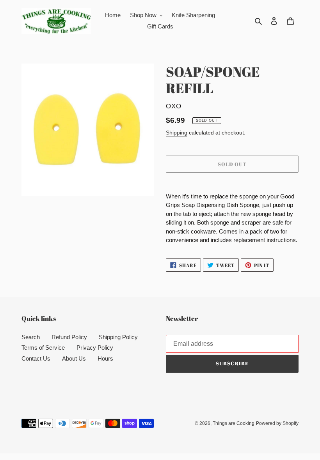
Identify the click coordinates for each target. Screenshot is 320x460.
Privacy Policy (94, 347)
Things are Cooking (233, 423)
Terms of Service (43, 347)
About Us (74, 358)
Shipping (176, 132)
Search (30, 337)
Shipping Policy (118, 337)
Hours (105, 358)
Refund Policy (69, 337)
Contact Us (35, 358)
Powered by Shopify (277, 423)
